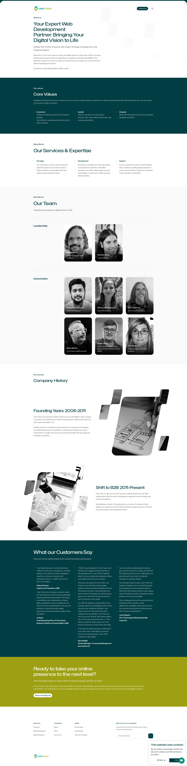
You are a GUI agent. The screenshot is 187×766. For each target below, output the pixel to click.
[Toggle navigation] (152, 8)
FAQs (55, 731)
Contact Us (58, 735)
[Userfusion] (43, 8)
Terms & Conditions (81, 735)
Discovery (37, 727)
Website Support (39, 735)
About (56, 727)
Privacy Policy (79, 727)
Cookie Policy (79, 731)
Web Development (39, 731)
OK (176, 760)
